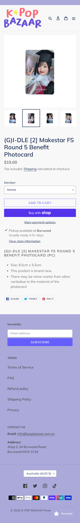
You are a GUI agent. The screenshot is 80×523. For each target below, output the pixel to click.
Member (10, 182)
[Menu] (74, 18)
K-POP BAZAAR (32, 510)
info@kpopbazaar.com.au (36, 434)
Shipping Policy (19, 399)
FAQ (10, 378)
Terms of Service (20, 367)
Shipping (30, 169)
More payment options (40, 222)
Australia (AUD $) (38, 473)
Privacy (13, 410)
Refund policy (17, 388)
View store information (24, 241)
